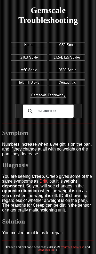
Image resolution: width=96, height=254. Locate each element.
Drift (43, 181)
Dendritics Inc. (46, 249)
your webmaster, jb (72, 246)
